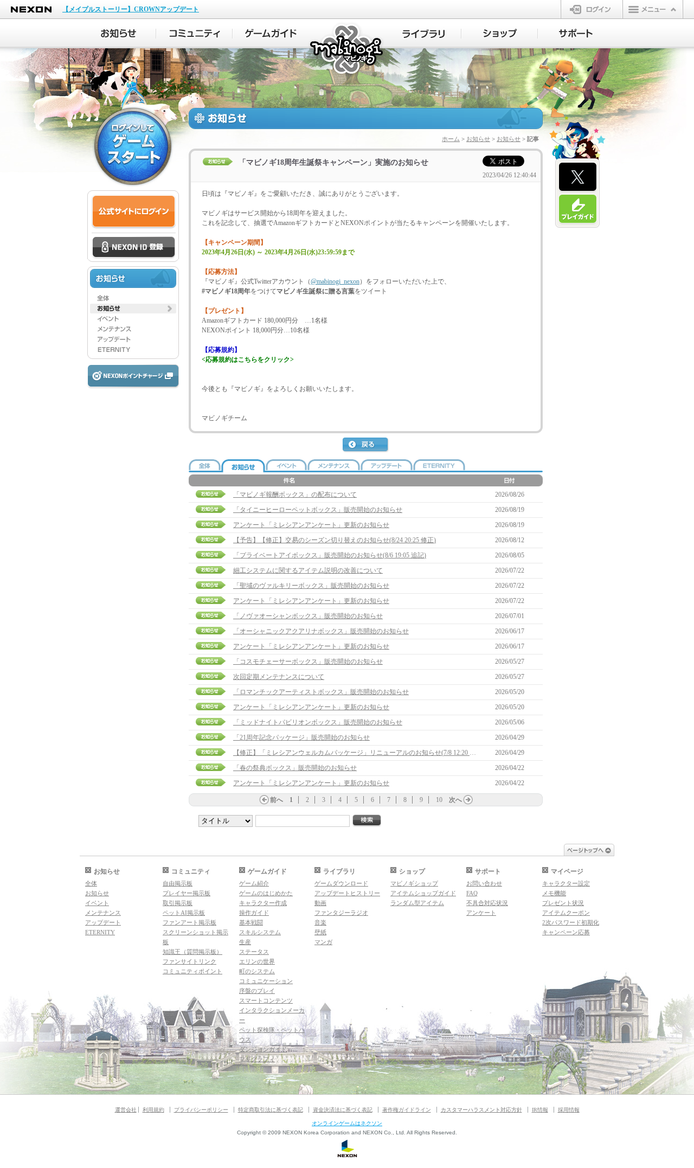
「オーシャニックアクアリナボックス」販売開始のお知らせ (321, 631)
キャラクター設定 (566, 883)
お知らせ (478, 139)
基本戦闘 (251, 922)
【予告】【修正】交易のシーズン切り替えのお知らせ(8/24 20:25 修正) (334, 540)
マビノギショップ (414, 883)
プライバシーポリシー (201, 1110)
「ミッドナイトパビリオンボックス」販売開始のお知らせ (317, 722)
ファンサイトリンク (189, 961)
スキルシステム (260, 932)
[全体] (133, 298)
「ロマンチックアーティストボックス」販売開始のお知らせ (321, 692)
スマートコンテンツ (266, 1000)
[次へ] (468, 800)
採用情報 (569, 1110)
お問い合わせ (484, 883)
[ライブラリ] (423, 33)
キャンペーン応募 (566, 932)
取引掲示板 (177, 903)
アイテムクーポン (566, 912)
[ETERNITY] (133, 350)
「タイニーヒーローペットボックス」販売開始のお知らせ (317, 510)
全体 (91, 883)
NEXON (31, 9)
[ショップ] (499, 33)
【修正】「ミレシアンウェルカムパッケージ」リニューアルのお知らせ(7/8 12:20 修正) (359, 752)
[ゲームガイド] (271, 33)
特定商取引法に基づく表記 (270, 1110)
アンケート (481, 912)
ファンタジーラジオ (341, 912)
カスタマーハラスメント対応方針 (481, 1110)
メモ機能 (554, 893)
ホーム (451, 139)
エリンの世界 (257, 961)
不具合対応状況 (487, 903)
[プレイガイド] (577, 209)
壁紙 (320, 932)
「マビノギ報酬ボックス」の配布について (295, 494)
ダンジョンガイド (263, 1049)
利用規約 (153, 1110)
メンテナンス (103, 912)
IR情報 (540, 1110)
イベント (97, 903)
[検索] (367, 820)
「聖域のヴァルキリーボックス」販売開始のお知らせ (311, 585)
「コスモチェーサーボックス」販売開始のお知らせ (308, 661)
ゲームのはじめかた (266, 893)
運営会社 (126, 1110)
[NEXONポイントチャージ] (133, 376)
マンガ (323, 942)
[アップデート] (133, 339)
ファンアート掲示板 (189, 922)
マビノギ (347, 50)
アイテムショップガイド (423, 893)
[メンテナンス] (133, 329)
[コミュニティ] (194, 33)
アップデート (103, 922)
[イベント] (133, 319)
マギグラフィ (257, 1059)
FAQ (472, 893)
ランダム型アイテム (417, 903)
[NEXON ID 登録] (134, 247)
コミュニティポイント (192, 971)
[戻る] (366, 445)
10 (439, 800)
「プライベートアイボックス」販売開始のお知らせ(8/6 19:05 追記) (329, 555)
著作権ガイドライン (406, 1110)
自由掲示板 (177, 883)
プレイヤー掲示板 (186, 893)
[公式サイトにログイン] (134, 212)
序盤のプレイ (257, 990)
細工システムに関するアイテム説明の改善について (308, 570)
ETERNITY (100, 932)
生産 (245, 942)
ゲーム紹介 (254, 883)
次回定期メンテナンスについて (278, 677)
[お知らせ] (118, 33)
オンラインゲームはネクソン (347, 1123)
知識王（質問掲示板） (192, 951)
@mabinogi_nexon (335, 281)
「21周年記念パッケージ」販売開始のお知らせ (301, 737)
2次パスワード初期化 (570, 922)
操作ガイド (254, 912)
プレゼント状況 (563, 903)
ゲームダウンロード (341, 883)
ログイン (591, 9)
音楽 (320, 922)
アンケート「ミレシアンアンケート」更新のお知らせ (311, 525)
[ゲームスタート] (133, 146)
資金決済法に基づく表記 (342, 1110)
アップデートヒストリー (347, 893)
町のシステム (257, 971)
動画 (320, 903)
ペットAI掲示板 (184, 912)
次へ (455, 800)
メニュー (653, 9)
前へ (276, 800)
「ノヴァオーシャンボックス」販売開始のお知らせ (308, 616)
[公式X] (577, 177)
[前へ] (264, 800)
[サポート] (576, 33)
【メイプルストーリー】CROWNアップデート (130, 9)
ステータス (254, 951)
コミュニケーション (266, 981)
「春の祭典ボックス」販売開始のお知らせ (295, 768)
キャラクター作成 (263, 903)
